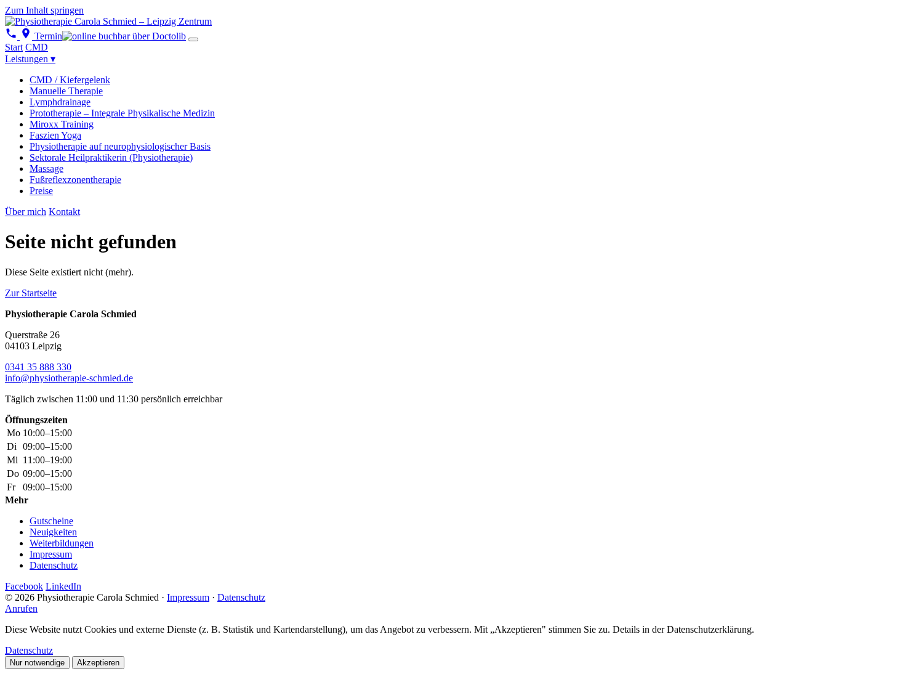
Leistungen (30, 59)
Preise (41, 190)
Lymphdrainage (60, 102)
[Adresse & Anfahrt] (27, 36)
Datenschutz (54, 565)
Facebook (24, 586)
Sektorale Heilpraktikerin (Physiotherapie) (111, 157)
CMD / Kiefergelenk (70, 80)
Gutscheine (51, 521)
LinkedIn (63, 586)
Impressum (51, 554)
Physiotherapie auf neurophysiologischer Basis (120, 146)
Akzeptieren (98, 662)
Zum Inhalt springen (44, 10)
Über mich (25, 211)
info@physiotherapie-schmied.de (69, 378)
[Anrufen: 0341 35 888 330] (12, 36)
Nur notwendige (37, 662)
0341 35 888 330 (38, 367)
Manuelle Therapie (66, 91)
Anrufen (21, 608)
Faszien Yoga (55, 135)
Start (14, 47)
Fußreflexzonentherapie (75, 179)
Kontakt (64, 211)
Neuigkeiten (53, 532)
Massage (46, 168)
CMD (36, 47)
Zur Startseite (31, 293)
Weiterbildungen (62, 543)
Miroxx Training (62, 124)
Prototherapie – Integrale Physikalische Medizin (122, 113)
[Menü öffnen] (193, 39)
